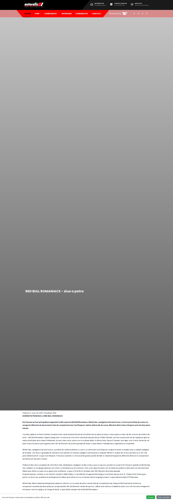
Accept (151, 497)
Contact (96, 13)
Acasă (27, 13)
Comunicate (82, 13)
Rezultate (142, 4)
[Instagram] (138, 13)
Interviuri (66, 13)
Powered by (115, 13)
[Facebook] (134, 13)
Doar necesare (164, 497)
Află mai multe (45, 497)
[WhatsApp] (142, 13)
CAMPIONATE (50, 13)
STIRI (37, 13)
